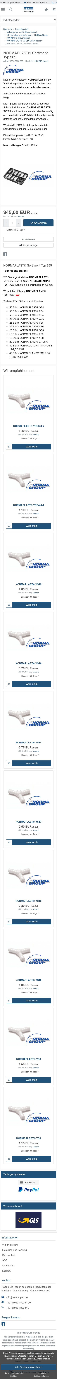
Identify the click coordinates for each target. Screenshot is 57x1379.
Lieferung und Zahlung (14, 1250)
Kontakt (6, 1270)
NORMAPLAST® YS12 (28, 901)
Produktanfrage (30, 245)
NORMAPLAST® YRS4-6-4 (28, 505)
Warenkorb (40, 223)
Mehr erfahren (43, 1358)
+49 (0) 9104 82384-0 (17, 1307)
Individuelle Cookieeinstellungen (41, 1374)
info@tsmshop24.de (17, 1297)
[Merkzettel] (9, 446)
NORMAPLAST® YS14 (28, 742)
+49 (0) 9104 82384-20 (18, 1302)
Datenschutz (9, 1255)
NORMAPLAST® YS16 (28, 663)
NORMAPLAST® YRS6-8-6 (28, 426)
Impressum (8, 1265)
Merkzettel (30, 239)
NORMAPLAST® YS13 (28, 821)
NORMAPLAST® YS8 (28, 1059)
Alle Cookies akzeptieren (28, 1367)
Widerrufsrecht (10, 1244)
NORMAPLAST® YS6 (28, 1138)
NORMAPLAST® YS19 (28, 584)
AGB (4, 1260)
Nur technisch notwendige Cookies (14, 1374)
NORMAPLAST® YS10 (28, 980)
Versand (21, 216)
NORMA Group (41, 60)
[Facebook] (4, 1324)
